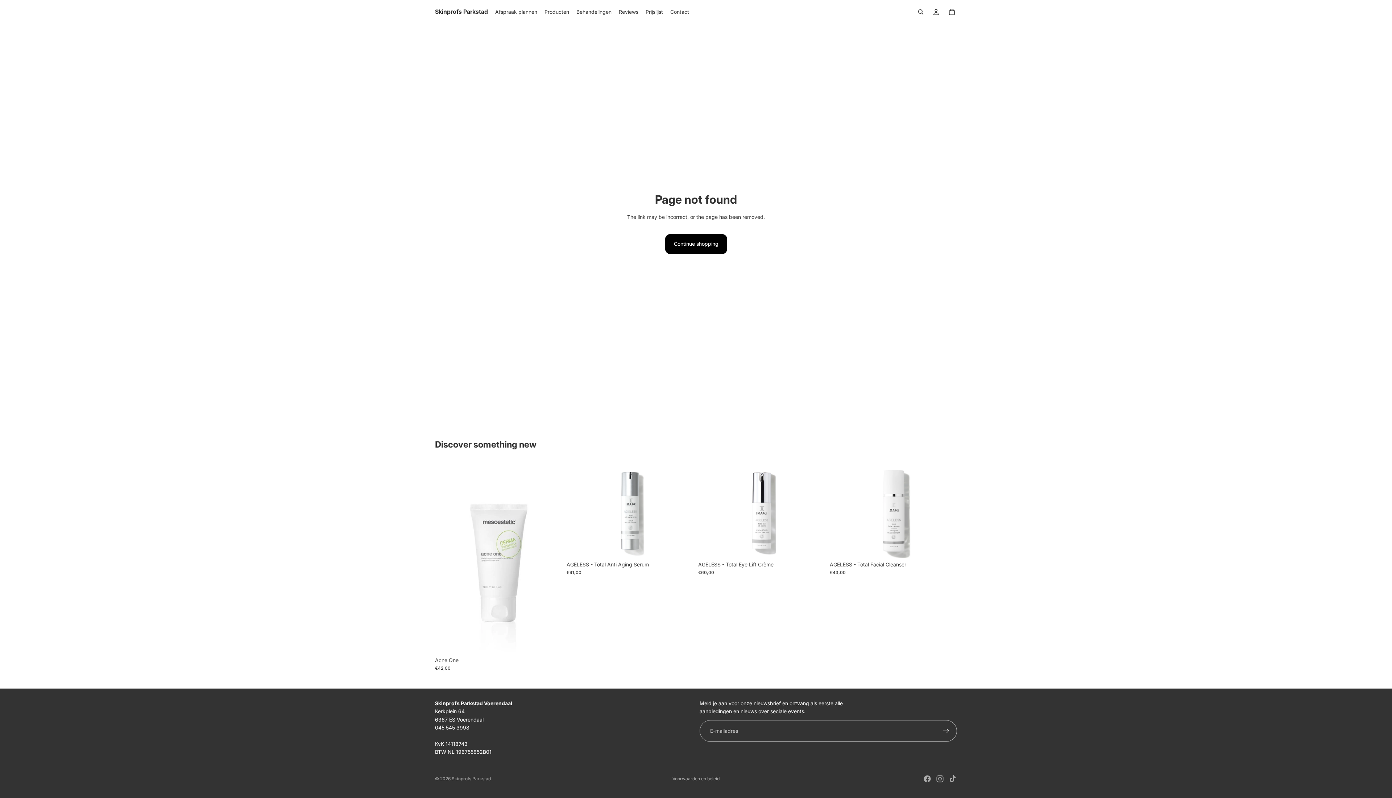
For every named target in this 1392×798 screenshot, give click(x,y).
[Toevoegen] (551, 642)
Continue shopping (696, 244)
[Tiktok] (952, 778)
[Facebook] (927, 778)
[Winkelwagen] (952, 12)
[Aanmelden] (946, 731)
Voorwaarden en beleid (696, 778)
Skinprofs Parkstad (471, 778)
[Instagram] (940, 778)
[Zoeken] (921, 12)
